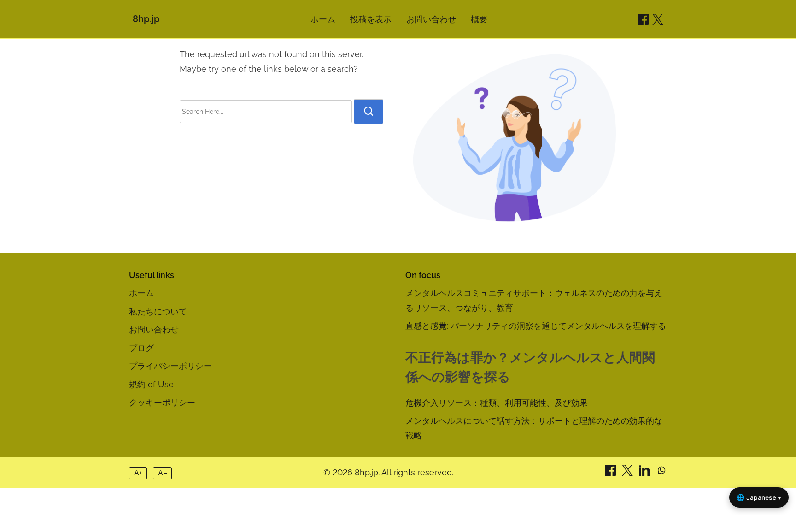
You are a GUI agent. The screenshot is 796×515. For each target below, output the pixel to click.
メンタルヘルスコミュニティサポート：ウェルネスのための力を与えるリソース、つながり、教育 (533, 300)
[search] (368, 111)
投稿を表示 (371, 19)
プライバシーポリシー (170, 366)
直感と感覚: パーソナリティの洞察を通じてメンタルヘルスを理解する (535, 326)
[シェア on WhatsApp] (661, 473)
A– (162, 472)
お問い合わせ (431, 19)
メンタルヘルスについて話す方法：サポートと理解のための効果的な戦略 (533, 428)
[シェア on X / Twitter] (657, 19)
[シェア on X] (628, 473)
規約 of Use (151, 384)
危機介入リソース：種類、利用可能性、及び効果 (496, 403)
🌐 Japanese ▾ (759, 497)
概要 (479, 19)
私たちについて (158, 311)
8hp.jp (146, 18)
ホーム (322, 19)
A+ (138, 472)
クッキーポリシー (162, 402)
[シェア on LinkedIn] (645, 473)
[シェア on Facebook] (643, 19)
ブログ (141, 348)
